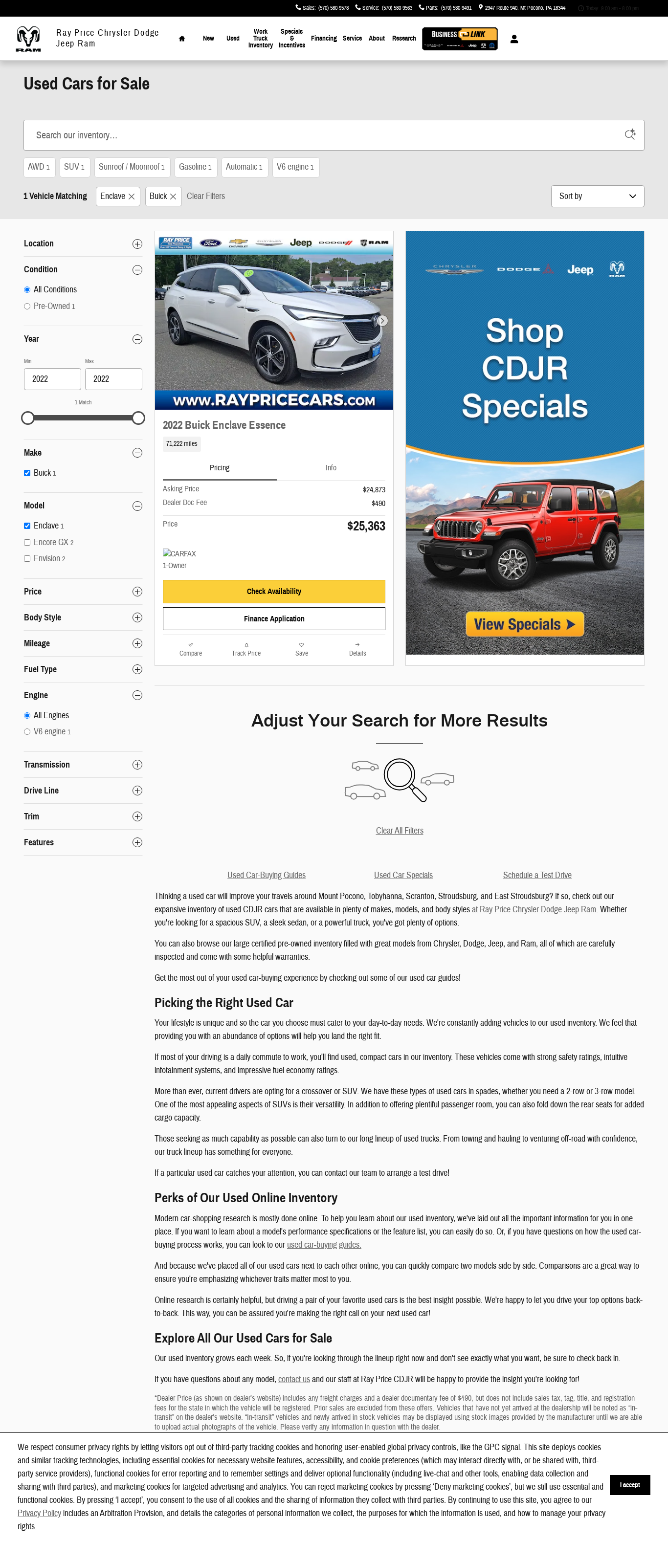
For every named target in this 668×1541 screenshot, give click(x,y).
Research (404, 38)
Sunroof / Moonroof (131, 167)
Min (27, 361)
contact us (294, 1379)
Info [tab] (331, 468)
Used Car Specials (403, 875)
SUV (74, 167)
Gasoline (195, 167)
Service (352, 38)
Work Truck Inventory (260, 38)
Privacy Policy (39, 1513)
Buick (158, 196)
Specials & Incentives (292, 38)
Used (233, 38)
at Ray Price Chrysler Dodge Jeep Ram (534, 909)
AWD (38, 167)
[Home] (28, 39)
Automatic (244, 167)
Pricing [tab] (219, 468)
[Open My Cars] (511, 39)
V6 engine (295, 167)
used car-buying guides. (324, 1245)
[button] (274, 444)
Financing (324, 38)
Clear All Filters (399, 831)
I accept (630, 1485)
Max (89, 361)
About (377, 38)
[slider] (28, 418)
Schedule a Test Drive (537, 875)
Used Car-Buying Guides (266, 875)
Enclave (112, 196)
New (208, 38)
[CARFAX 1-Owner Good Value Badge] (181, 560)
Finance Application (274, 618)
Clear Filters (206, 196)
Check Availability (274, 591)
